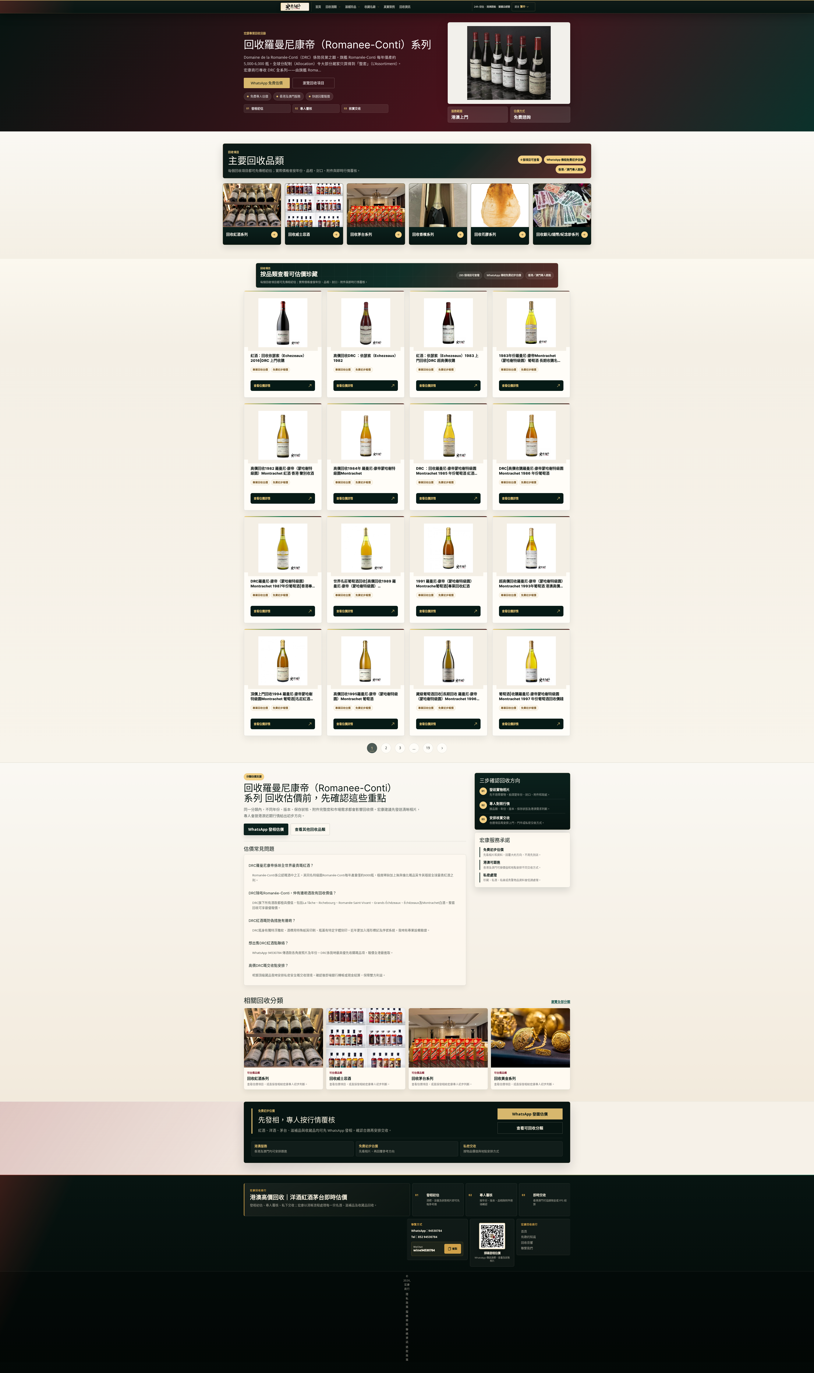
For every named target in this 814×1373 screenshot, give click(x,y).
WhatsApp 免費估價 (267, 83)
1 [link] (372, 748)
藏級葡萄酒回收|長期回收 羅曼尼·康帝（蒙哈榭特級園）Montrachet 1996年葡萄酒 (448, 696)
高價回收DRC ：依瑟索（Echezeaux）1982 (365, 358)
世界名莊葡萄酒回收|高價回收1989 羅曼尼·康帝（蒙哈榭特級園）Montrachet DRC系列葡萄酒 (364, 584)
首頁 (524, 1231)
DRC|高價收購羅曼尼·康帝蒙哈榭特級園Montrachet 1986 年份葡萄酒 (531, 470)
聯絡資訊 (407, 1336)
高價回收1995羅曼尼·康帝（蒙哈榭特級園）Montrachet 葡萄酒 (365, 696)
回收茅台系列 (361, 234)
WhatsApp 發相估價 (266, 829)
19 (428, 748)
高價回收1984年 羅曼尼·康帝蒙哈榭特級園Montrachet (364, 470)
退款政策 (407, 1353)
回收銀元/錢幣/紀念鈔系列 (557, 234)
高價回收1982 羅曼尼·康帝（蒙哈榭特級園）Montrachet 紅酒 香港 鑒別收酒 (282, 470)
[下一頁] (442, 748)
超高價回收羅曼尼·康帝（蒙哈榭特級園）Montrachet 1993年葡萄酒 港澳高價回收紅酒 (531, 584)
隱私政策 (407, 1300)
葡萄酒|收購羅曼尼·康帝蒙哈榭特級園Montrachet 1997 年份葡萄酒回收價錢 (531, 696)
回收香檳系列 (423, 234)
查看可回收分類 (530, 1127)
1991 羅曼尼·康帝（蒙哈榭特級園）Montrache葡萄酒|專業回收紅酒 (445, 583)
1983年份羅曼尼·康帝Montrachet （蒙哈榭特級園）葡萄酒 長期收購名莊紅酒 (530, 358)
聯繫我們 (527, 1248)
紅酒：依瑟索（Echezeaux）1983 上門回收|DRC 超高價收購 (447, 358)
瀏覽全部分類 (560, 1001)
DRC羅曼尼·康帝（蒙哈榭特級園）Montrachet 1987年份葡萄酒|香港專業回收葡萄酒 (281, 584)
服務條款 (407, 1318)
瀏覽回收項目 (313, 83)
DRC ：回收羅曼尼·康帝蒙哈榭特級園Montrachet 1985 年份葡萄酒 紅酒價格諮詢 (447, 471)
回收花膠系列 (485, 234)
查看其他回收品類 (310, 829)
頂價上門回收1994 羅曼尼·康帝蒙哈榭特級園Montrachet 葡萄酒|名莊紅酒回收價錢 (282, 696)
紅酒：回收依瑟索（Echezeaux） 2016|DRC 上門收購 (278, 358)
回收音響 (527, 1243)
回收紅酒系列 (237, 234)
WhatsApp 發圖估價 (530, 1114)
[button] (333, 7)
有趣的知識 (528, 1237)
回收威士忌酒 (299, 234)
